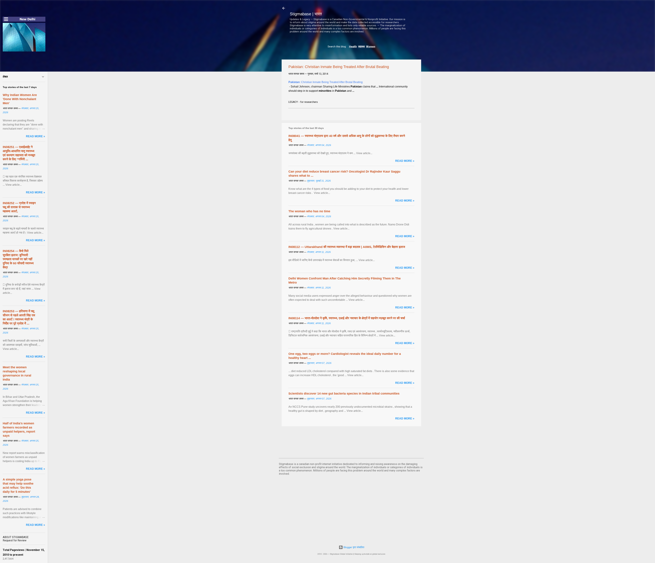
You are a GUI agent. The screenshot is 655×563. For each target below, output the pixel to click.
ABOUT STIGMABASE (15, 537)
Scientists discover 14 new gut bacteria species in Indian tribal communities (343, 393)
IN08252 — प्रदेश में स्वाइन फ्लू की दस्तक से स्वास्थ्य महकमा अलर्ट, (19, 207)
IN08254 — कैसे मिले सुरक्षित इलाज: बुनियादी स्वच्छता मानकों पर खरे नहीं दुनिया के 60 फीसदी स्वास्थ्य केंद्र (18, 259)
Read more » (404, 160)
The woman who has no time (309, 211)
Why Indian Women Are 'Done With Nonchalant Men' (20, 99)
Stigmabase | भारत (306, 14)
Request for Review (14, 540)
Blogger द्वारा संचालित (353, 547)
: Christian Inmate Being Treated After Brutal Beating (325, 82)
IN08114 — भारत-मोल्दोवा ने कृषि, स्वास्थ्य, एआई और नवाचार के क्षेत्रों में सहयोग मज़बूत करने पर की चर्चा (346, 318)
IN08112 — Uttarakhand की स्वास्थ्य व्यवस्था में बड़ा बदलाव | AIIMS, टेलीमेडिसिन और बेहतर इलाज (346, 247)
